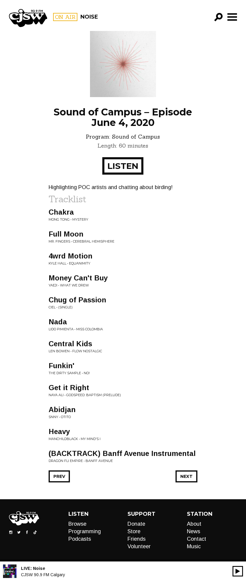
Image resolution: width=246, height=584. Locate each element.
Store (134, 531)
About (194, 524)
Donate (136, 524)
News (193, 531)
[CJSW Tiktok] (35, 532)
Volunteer (139, 546)
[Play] (237, 571)
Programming (84, 531)
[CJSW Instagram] (11, 532)
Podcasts (79, 539)
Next (186, 476)
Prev (59, 476)
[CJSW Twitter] (19, 532)
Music (194, 546)
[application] (237, 571)
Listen (122, 166)
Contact (196, 539)
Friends (137, 539)
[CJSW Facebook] (27, 532)
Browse (77, 524)
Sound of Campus (136, 136)
